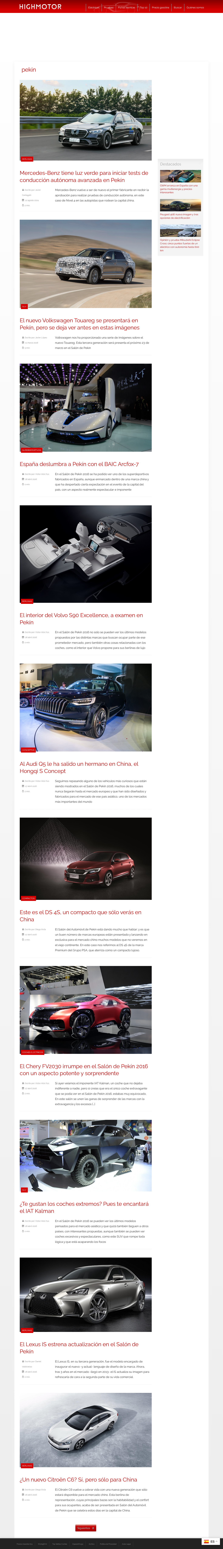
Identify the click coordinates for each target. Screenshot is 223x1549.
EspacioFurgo (78, 1544)
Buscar (178, 7)
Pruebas (108, 7)
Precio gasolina (160, 7)
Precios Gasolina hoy (25, 1544)
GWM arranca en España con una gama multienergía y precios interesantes (179, 189)
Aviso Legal (126, 1544)
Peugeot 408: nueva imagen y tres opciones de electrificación (179, 216)
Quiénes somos (195, 7)
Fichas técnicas (126, 7)
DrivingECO (42, 1544)
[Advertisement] (111, 37)
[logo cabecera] (40, 6)
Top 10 (143, 7)
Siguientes (83, 1528)
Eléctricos (93, 7)
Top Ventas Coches (59, 1544)
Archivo (92, 1544)
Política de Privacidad (108, 1544)
